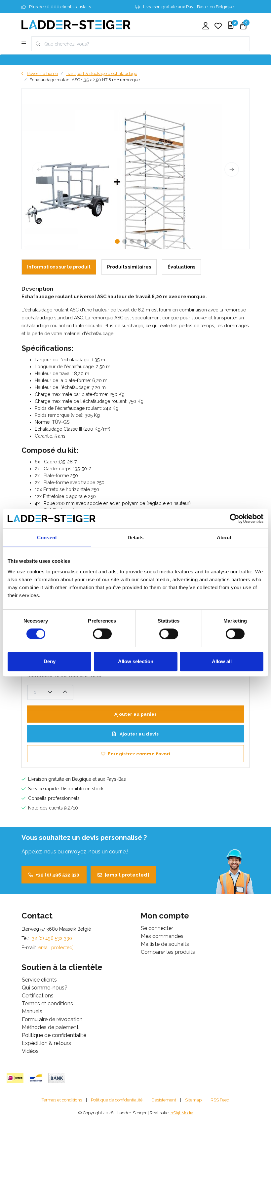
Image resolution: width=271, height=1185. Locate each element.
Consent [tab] (47, 537)
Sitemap (193, 1099)
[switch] (102, 633)
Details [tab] (136, 537)
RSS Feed (220, 1099)
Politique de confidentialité (116, 1099)
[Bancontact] (35, 1078)
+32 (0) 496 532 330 (58, 875)
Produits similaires (129, 266)
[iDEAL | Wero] (15, 1078)
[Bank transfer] (56, 1078)
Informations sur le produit (59, 266)
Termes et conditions (62, 1099)
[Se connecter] (205, 26)
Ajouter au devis (138, 733)
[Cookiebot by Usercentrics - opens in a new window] (234, 518)
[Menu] (23, 44)
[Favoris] (218, 26)
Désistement (163, 1099)
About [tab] (224, 537)
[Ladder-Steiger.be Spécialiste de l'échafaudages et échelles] (76, 24)
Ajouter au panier (135, 714)
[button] (117, 241)
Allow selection (135, 661)
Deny (50, 661)
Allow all (222, 661)
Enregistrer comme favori (139, 753)
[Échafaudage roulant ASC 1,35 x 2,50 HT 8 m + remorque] (135, 168)
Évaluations (181, 266)
